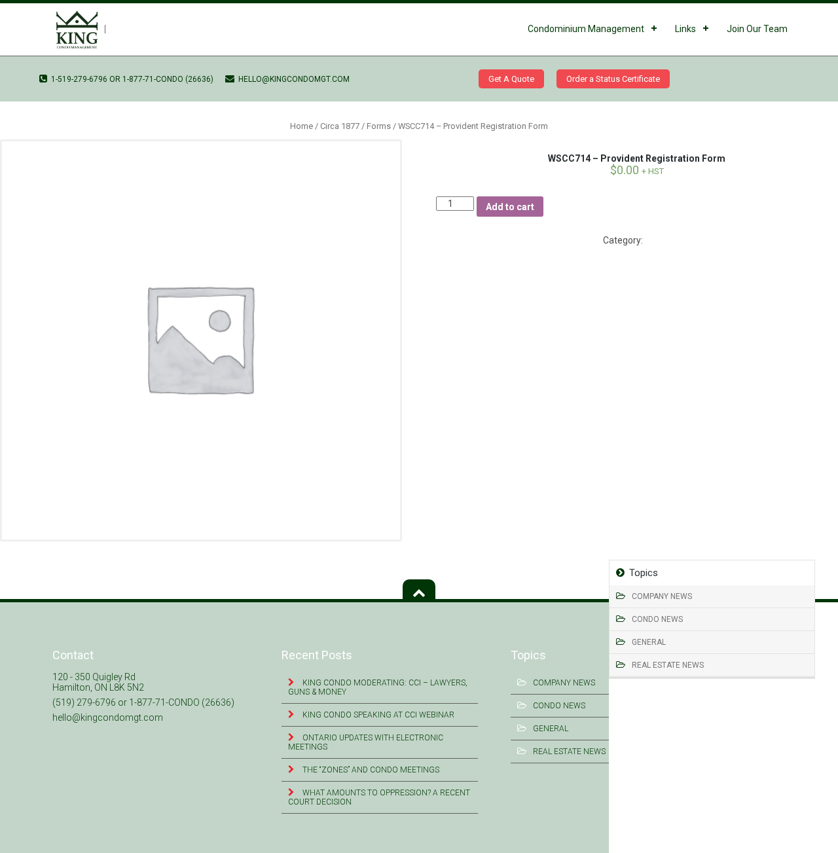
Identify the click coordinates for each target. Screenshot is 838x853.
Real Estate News (668, 665)
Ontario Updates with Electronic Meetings (365, 742)
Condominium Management (586, 29)
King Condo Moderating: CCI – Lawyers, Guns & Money (377, 687)
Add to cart (510, 207)
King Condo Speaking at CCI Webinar (377, 714)
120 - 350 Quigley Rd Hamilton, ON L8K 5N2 (98, 682)
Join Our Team (757, 29)
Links (685, 29)
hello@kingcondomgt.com (293, 79)
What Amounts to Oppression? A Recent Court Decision (379, 797)
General (649, 642)
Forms (379, 126)
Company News (662, 596)
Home (301, 126)
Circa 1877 (339, 126)
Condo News (657, 619)
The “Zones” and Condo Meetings (370, 769)
